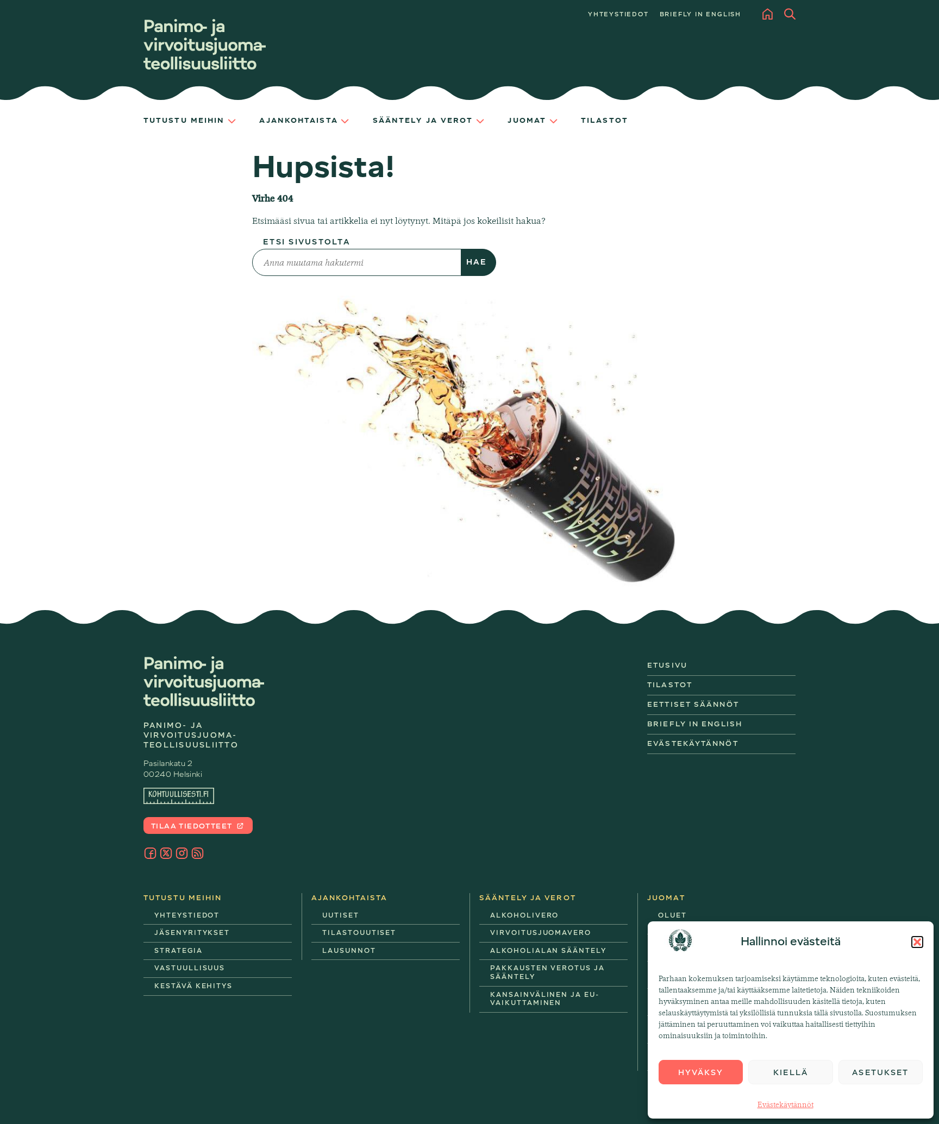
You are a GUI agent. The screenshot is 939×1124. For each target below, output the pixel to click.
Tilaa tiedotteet (193, 826)
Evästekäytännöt (785, 1104)
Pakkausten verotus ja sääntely (547, 972)
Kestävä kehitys (193, 986)
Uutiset (340, 915)
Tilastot (604, 120)
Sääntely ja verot (423, 120)
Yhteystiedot (618, 14)
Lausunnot (349, 950)
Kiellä (790, 1072)
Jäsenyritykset (192, 932)
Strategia (178, 950)
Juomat (527, 120)
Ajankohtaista (298, 120)
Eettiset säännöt (693, 704)
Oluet (707, 920)
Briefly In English (694, 724)
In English (700, 14)
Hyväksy (701, 1072)
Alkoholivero (524, 915)
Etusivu (667, 665)
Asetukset (880, 1072)
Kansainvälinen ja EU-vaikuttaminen (544, 999)
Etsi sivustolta (306, 242)
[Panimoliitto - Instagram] (182, 853)
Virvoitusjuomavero (540, 932)
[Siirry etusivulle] (204, 44)
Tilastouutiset (359, 932)
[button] (917, 942)
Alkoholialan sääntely (548, 950)
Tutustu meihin (183, 120)
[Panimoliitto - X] (166, 853)
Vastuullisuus (189, 968)
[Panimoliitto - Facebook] (150, 853)
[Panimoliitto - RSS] (197, 853)
